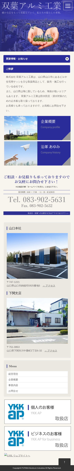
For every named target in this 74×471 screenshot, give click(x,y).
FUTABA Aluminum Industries (33, 468)
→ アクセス (49, 285)
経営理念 (13, 374)
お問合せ (13, 391)
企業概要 (13, 379)
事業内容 (13, 385)
